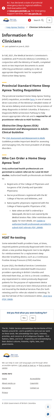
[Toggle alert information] (29, 20)
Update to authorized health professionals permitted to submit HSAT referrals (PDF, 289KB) (31, 224)
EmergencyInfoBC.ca (19, 10)
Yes (24, 317)
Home (4, 378)
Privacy (5, 392)
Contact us (34, 388)
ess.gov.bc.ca (34, 13)
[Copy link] (48, 414)
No (32, 317)
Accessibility (35, 378)
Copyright (34, 383)
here (32, 99)
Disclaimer (6, 388)
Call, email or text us (27, 365)
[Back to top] (48, 406)
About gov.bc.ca (8, 383)
